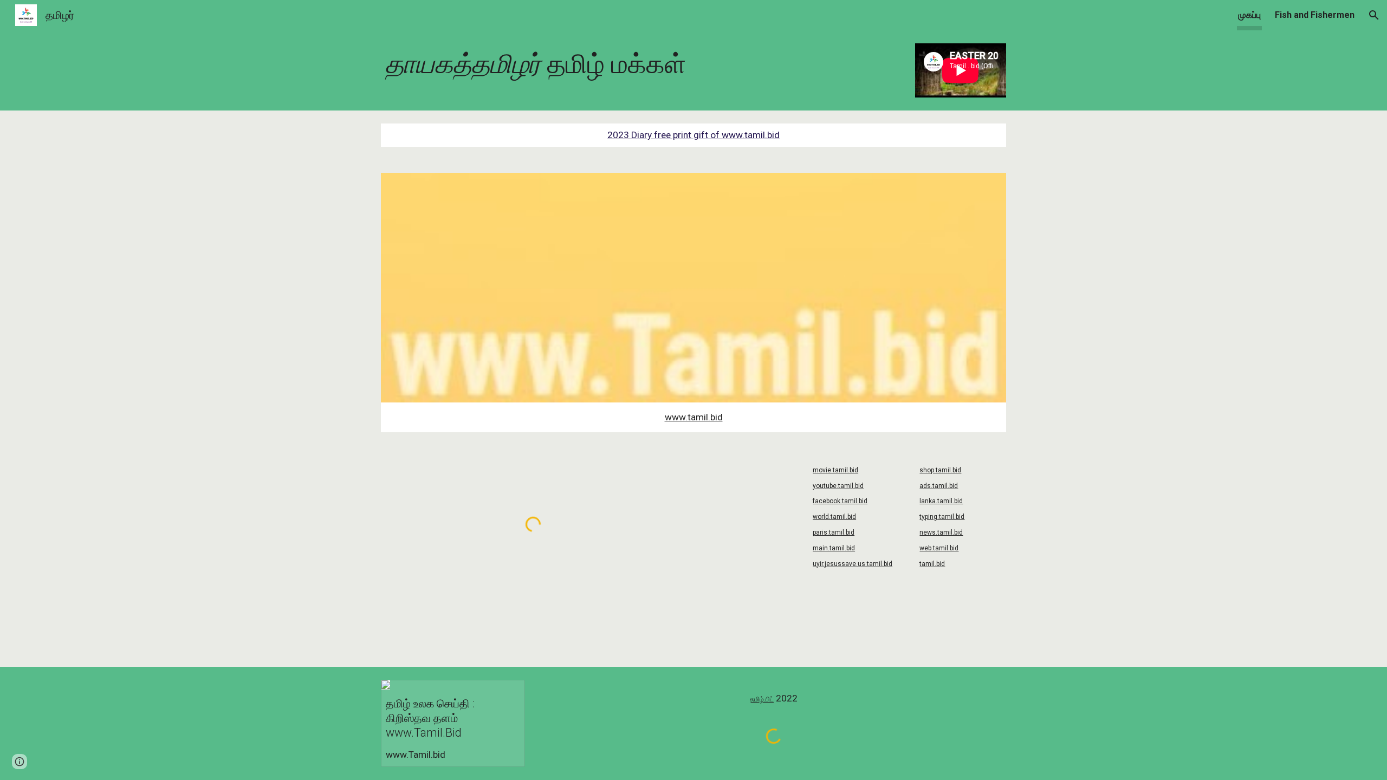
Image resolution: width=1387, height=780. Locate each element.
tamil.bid (932, 564)
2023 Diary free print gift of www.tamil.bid (693, 134)
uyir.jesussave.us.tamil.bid (852, 564)
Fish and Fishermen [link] (1314, 15)
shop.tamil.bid (940, 470)
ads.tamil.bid (938, 486)
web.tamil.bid (938, 548)
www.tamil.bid (694, 417)
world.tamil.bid (834, 517)
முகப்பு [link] (1249, 15)
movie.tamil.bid (835, 470)
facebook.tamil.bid (840, 501)
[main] (640, 64)
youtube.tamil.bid (838, 486)
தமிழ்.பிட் (762, 699)
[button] (1374, 15)
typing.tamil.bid (941, 517)
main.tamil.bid (834, 548)
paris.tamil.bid (833, 532)
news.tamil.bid (941, 532)
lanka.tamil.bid (941, 501)
